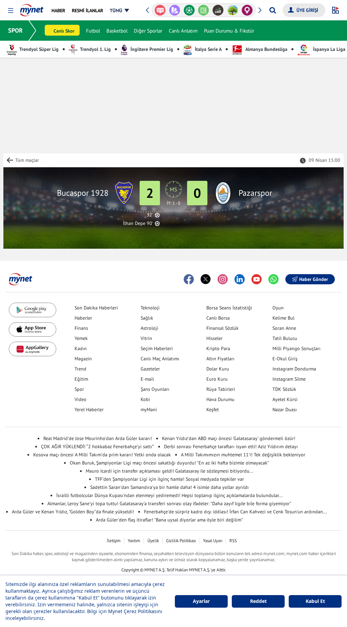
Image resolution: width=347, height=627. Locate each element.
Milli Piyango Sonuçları (296, 348)
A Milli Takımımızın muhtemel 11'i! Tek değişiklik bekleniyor (243, 455)
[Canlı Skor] (189, 10)
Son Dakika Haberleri (96, 308)
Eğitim (81, 379)
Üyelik (153, 541)
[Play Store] (32, 310)
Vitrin (146, 338)
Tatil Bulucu (284, 338)
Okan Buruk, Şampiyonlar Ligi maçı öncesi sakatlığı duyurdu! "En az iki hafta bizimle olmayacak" (169, 463)
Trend (80, 369)
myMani (149, 409)
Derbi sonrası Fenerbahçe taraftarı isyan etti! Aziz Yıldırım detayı (231, 446)
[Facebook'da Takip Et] (189, 279)
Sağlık (147, 318)
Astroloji (149, 328)
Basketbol (116, 30)
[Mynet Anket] (160, 10)
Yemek (81, 338)
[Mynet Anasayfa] (31, 8)
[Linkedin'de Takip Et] (239, 279)
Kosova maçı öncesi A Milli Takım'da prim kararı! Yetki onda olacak (102, 455)
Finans (81, 328)
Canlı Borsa (218, 318)
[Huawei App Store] (32, 349)
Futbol (93, 30)
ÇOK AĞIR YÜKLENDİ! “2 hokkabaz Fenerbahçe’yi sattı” (97, 446)
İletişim (114, 541)
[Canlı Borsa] (218, 10)
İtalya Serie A (207, 49)
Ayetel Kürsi (285, 399)
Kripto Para (218, 348)
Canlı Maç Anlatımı (160, 359)
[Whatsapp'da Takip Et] (273, 279)
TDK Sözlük (284, 389)
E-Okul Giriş (285, 359)
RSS (233, 541)
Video (80, 399)
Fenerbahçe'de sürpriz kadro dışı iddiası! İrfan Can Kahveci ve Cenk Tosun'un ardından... (235, 512)
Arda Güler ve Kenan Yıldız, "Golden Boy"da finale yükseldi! (73, 512)
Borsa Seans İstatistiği (229, 308)
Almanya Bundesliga (265, 49)
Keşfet (212, 409)
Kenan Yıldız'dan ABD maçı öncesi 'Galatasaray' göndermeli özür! (228, 438)
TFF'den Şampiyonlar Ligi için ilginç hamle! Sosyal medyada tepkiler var (169, 479)
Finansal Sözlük (222, 328)
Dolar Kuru (217, 369)
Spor (79, 389)
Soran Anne (284, 328)
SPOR (15, 30)
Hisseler (214, 338)
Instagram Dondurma (294, 369)
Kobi (145, 399)
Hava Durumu (220, 399)
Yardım (134, 541)
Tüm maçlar (27, 160)
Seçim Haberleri (157, 348)
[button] (10, 10)
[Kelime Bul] (203, 10)
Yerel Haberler (89, 409)
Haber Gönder (313, 279)
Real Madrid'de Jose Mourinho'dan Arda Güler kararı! (97, 438)
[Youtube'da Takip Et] (256, 279)
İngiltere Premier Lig (151, 49)
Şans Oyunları (155, 389)
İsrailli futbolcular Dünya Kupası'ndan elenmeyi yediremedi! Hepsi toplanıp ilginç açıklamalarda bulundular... (169, 495)
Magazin (83, 359)
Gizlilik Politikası (181, 541)
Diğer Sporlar (148, 30)
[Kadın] (247, 10)
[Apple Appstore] (32, 329)
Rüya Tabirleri (220, 389)
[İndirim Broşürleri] (174, 10)
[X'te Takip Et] (206, 279)
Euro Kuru (217, 379)
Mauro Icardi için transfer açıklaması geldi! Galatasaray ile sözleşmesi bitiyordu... (169, 471)
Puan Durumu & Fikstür (229, 30)
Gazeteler (150, 369)
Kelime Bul (283, 318)
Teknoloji (150, 308)
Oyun (278, 308)
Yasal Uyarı (212, 541)
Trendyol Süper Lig (38, 49)
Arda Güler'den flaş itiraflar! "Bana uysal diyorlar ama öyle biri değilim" (169, 520)
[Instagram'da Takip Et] (223, 279)
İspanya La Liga (328, 49)
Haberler (83, 318)
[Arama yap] (272, 10)
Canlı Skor (64, 31)
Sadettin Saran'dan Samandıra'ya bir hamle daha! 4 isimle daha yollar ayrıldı (169, 487)
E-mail (147, 379)
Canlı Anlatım (183, 30)
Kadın (81, 348)
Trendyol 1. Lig (95, 49)
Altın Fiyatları (220, 359)
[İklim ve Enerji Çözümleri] (232, 10)
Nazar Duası (284, 409)
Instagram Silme (289, 379)
